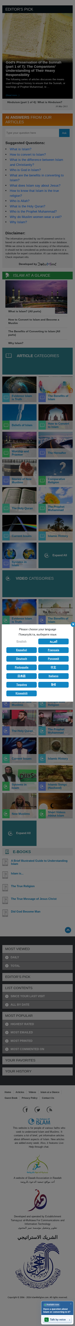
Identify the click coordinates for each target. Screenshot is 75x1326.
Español (21, 649)
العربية (53, 641)
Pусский (53, 658)
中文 (53, 667)
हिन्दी (53, 684)
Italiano (53, 675)
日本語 (22, 675)
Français (53, 649)
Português (21, 667)
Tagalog (21, 684)
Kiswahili (22, 693)
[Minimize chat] (70, 1304)
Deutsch (21, 658)
